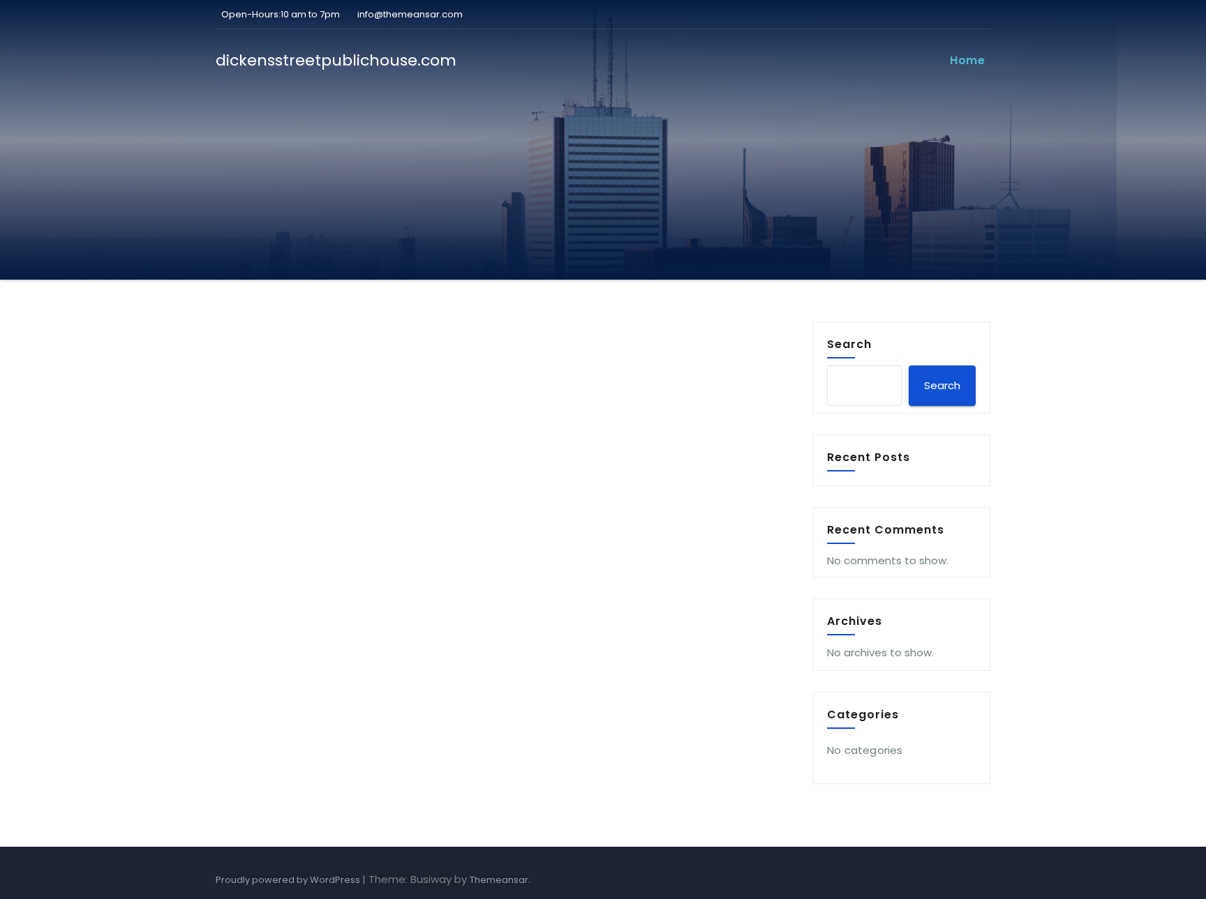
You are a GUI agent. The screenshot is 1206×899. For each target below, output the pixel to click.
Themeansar (499, 879)
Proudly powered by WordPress (289, 879)
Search (849, 344)
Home (967, 60)
